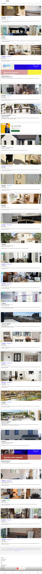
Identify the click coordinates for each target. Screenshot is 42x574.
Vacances (29, 572)
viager (24, 549)
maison (18, 549)
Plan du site (2, 557)
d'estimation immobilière (17, 550)
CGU (1, 562)
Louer (21, 572)
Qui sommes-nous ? (3, 559)
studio (23, 549)
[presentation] (1, 11)
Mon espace (38, 572)
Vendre (12, 572)
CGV (1, 563)
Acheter (4, 572)
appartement (21, 549)
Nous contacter (3, 560)
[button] (19, 15)
